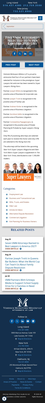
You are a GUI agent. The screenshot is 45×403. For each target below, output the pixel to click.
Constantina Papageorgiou (20, 122)
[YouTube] (28, 321)
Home (11, 379)
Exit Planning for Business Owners (23, 221)
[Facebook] (12, 321)
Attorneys (32, 379)
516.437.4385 (12, 5)
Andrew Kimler (15, 106)
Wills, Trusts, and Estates (19, 202)
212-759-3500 (23, 346)
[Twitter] (17, 321)
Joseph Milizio (15, 91)
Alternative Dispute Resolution (21, 214)
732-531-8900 (23, 362)
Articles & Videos (15, 210)
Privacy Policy (28, 385)
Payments (15, 385)
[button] (4, 398)
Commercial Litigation (18, 217)
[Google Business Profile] (33, 321)
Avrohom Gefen (16, 114)
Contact (38, 382)
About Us (21, 379)
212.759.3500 (32, 5)
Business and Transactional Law (22, 198)
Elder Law (13, 206)
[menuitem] (11, 378)
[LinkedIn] (22, 321)
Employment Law (16, 194)
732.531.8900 (22, 11)
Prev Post (11, 65)
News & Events (26, 382)
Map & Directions (25, 339)
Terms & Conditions (22, 388)
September (10, 26)
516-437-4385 (23, 330)
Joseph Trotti (15, 99)
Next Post (34, 65)
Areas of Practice (10, 382)
